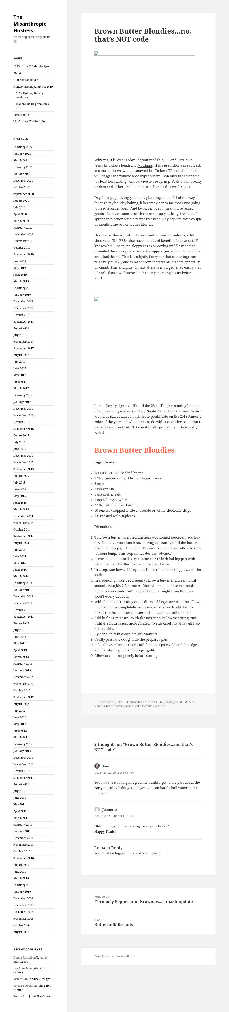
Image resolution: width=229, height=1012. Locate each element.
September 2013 (23, 616)
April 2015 (20, 503)
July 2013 (19, 630)
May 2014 (19, 563)
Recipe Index (21, 115)
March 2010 (21, 878)
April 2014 (20, 569)
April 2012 (20, 731)
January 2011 (22, 831)
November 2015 (23, 462)
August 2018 (21, 328)
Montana (145, 165)
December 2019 (23, 234)
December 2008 (23, 912)
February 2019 (22, 288)
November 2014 (23, 523)
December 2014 (23, 516)
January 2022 (22, 154)
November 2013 (23, 603)
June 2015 (19, 489)
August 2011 (21, 784)
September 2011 (23, 778)
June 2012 (19, 717)
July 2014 (19, 550)
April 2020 (20, 214)
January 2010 (22, 892)
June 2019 (19, 261)
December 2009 (23, 898)
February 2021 (22, 167)
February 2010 (22, 885)
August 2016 (21, 435)
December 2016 (23, 409)
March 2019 (21, 281)
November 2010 (23, 845)
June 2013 (19, 637)
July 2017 (19, 362)
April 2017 (20, 382)
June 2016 (19, 449)
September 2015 (23, 469)
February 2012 (22, 744)
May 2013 (19, 643)
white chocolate (155, 706)
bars (191, 702)
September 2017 (23, 348)
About (17, 73)
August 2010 (21, 865)
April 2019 (20, 274)
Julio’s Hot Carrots (40, 996)
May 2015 (19, 496)
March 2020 (21, 221)
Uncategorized (172, 702)
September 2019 (23, 254)
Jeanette (109, 809)
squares (128, 706)
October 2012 (21, 690)
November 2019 (23, 241)
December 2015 (23, 456)
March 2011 (21, 818)
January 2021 (22, 174)
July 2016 (19, 442)
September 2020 (23, 194)
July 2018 (19, 335)
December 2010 (23, 838)
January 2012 (22, 751)
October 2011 (21, 771)
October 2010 (21, 851)
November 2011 (23, 764)
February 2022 (22, 147)
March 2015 (21, 509)
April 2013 (20, 650)
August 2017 (21, 355)
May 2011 (19, 804)
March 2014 (21, 576)
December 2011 (23, 758)
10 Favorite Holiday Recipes (31, 66)
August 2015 (21, 476)
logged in (122, 853)
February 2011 (22, 824)
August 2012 (21, 704)
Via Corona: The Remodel (29, 121)
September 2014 (23, 536)
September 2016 (23, 429)
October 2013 (21, 610)
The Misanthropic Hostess (29, 23)
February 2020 (22, 227)
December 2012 (23, 677)
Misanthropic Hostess (143, 702)
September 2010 (23, 858)
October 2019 (21, 248)
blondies (99, 706)
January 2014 (22, 590)
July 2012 (19, 710)
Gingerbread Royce (25, 80)
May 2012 (19, 724)
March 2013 (21, 657)
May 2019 (19, 268)
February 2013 (22, 663)
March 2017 (21, 388)
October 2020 (21, 187)
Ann (105, 766)
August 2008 (21, 932)
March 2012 (21, 737)
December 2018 (23, 301)
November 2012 (23, 684)
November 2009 (23, 905)
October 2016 (21, 422)
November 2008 (23, 918)
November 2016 (23, 415)
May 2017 (19, 375)
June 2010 (19, 871)
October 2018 (21, 315)
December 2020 (23, 180)
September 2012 (23, 697)
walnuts (139, 706)
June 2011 (19, 798)
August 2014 (21, 543)
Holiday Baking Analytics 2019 (33, 86)
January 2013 (22, 670)
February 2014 (22, 583)
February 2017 (22, 395)
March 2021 (21, 160)
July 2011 (19, 791)
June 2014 (19, 556)
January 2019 (22, 295)
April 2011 (20, 811)
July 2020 (19, 207)
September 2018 (23, 321)
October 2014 (21, 529)
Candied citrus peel (40, 979)
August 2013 (21, 623)
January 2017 (22, 402)
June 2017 (19, 368)
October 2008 (21, 925)
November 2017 (23, 342)
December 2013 (23, 596)
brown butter (114, 706)
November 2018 (23, 308)
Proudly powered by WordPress (114, 956)
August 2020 (21, 201)
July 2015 (19, 482)
